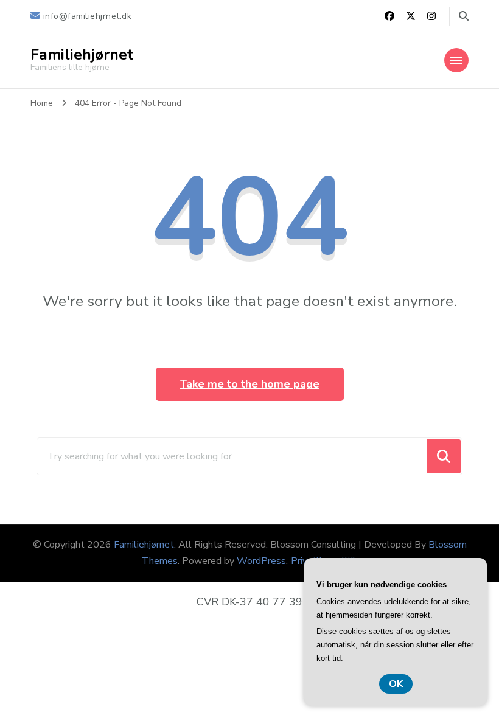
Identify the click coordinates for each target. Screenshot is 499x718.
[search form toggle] (464, 16)
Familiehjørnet (81, 54)
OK (396, 684)
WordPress (261, 561)
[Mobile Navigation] (456, 60)
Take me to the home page (249, 384)
